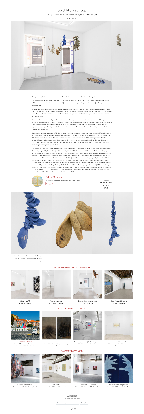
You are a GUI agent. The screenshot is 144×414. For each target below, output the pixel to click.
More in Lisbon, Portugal (72, 308)
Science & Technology (25, 341)
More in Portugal (72, 351)
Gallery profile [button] (50, 184)
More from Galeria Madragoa (72, 267)
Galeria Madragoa (54, 177)
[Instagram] (75, 409)
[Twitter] (71, 409)
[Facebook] (69, 409)
